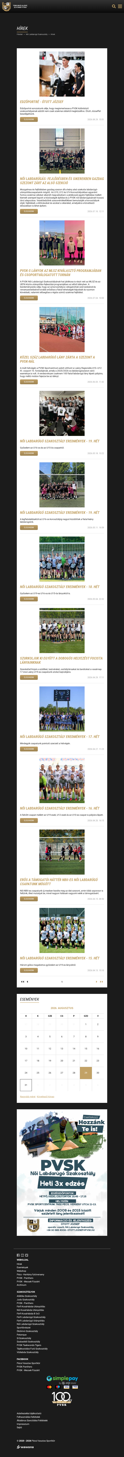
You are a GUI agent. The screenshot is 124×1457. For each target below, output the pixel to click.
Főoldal (20, 34)
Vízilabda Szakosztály (28, 1352)
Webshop (21, 1271)
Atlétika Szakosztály (27, 1296)
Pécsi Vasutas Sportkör (28, 1363)
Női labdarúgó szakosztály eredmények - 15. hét (59, 958)
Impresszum (23, 1424)
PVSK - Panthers (25, 1278)
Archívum (21, 1285)
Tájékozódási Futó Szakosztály (32, 1348)
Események (22, 1267)
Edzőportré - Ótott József (41, 102)
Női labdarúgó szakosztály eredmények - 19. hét (59, 441)
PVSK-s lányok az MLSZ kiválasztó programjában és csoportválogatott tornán (60, 273)
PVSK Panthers (24, 1366)
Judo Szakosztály (26, 1299)
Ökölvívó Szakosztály (27, 1331)
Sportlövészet (24, 1327)
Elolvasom (29, 119)
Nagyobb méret (28, 1096)
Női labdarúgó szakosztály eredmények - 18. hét (59, 587)
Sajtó (19, 1427)
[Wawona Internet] (62, 1447)
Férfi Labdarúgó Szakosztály (31, 1317)
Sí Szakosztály (24, 1338)
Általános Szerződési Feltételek (32, 1420)
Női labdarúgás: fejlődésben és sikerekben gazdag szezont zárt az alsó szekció (62, 181)
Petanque (21, 1334)
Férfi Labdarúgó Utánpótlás (31, 1320)
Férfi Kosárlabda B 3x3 (28, 1313)
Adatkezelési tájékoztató (29, 1413)
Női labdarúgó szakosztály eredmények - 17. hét (59, 737)
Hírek (53, 34)
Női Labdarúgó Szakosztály (36, 34)
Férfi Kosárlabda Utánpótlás (31, 1306)
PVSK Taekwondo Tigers (29, 1345)
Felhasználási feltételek (28, 1417)
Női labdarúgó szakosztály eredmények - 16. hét (59, 808)
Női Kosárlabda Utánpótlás (30, 1310)
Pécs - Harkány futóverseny (30, 1274)
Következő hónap (45, 1096)
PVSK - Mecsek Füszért (28, 1281)
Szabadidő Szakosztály (28, 1341)
